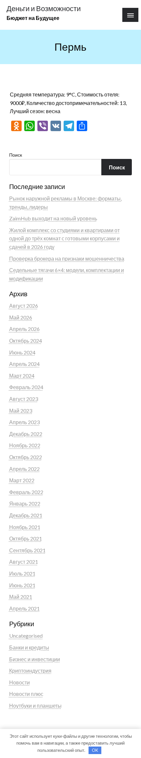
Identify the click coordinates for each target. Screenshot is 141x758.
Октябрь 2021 (25, 538)
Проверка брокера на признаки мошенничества (66, 258)
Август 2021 (23, 562)
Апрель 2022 (24, 469)
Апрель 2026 (24, 329)
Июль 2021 (22, 573)
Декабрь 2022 (25, 434)
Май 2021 (20, 597)
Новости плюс (26, 694)
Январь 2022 (24, 503)
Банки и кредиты (29, 647)
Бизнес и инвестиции (34, 659)
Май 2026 (20, 317)
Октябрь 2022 (25, 457)
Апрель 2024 (24, 364)
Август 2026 (23, 305)
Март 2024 (21, 375)
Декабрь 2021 (25, 515)
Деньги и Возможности (44, 8)
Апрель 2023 (24, 422)
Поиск (15, 155)
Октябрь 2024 (25, 340)
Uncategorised (26, 635)
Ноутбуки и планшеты (35, 705)
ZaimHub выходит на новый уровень (53, 218)
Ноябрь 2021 (24, 527)
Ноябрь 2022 (24, 445)
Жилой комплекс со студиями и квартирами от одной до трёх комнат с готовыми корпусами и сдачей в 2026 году (64, 238)
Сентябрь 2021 (27, 550)
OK (95, 750)
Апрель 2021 (24, 608)
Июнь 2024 (22, 352)
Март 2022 (21, 480)
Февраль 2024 (26, 387)
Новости (19, 682)
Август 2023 (23, 399)
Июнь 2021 (22, 585)
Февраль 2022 (26, 492)
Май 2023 (20, 410)
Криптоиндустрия (30, 670)
